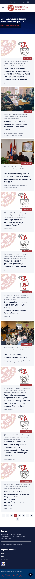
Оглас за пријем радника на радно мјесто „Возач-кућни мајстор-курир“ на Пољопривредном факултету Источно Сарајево (15, 307)
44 (31, 516)
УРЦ (2, 556)
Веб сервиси (4, 560)
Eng (11, 2)
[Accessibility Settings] (30, 575)
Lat (7, 2)
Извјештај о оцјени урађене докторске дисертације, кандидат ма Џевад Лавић (15, 264)
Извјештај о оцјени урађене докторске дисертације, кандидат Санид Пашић (15, 222)
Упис (2, 553)
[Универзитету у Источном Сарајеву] (17, 8)
